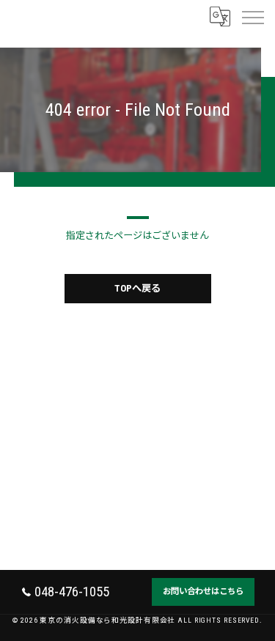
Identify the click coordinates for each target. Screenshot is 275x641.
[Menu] (252, 16)
